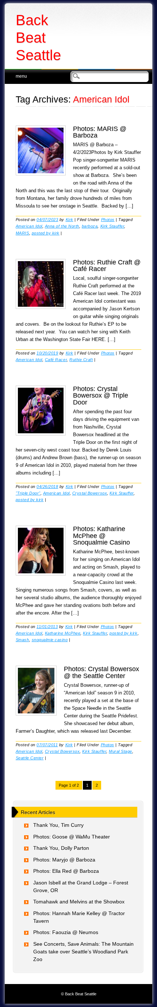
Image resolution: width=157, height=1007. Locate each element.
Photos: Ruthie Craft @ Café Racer (107, 265)
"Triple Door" (28, 493)
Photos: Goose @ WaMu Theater (71, 837)
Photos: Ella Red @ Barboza (66, 871)
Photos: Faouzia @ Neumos (65, 932)
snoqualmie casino (50, 640)
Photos (108, 219)
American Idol (29, 226)
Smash (22, 640)
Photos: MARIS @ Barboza (99, 132)
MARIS (22, 233)
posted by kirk (46, 233)
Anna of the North (62, 226)
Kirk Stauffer (112, 226)
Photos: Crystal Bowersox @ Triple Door (100, 395)
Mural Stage (120, 751)
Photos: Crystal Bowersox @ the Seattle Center (101, 672)
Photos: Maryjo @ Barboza (64, 860)
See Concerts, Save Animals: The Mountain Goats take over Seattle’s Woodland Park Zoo (83, 951)
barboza (90, 226)
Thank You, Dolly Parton (61, 848)
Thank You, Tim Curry (58, 825)
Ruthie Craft (81, 359)
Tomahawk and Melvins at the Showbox (79, 902)
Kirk (69, 219)
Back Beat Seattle (38, 37)
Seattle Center (29, 758)
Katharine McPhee (62, 633)
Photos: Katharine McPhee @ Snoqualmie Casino (101, 535)
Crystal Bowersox (89, 493)
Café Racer (56, 359)
